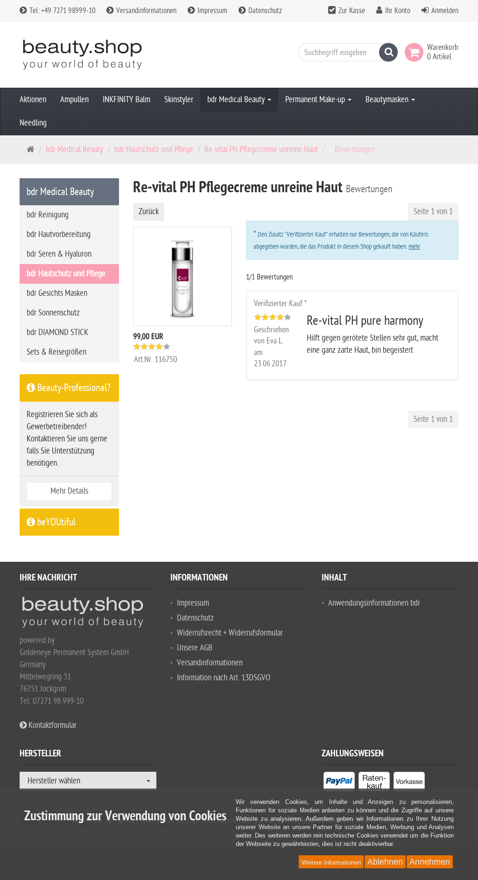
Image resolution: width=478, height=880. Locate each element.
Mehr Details (69, 491)
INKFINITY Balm (126, 100)
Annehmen (429, 861)
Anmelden (444, 11)
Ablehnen (385, 861)
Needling (33, 123)
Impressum (211, 11)
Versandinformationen (145, 11)
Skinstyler (178, 100)
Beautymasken (388, 100)
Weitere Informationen (331, 862)
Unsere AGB (194, 648)
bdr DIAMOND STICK (57, 332)
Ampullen (74, 100)
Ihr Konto (397, 11)
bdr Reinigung (48, 215)
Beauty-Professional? (73, 387)
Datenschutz (264, 11)
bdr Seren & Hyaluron (59, 254)
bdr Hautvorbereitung (59, 234)
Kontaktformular (52, 725)
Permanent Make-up (316, 100)
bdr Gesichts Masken (57, 293)
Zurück (149, 212)
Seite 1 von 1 (433, 212)
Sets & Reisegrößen (56, 352)
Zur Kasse (351, 11)
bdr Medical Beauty (237, 100)
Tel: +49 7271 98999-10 (61, 11)
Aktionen (33, 100)
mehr (414, 247)
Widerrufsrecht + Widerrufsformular (230, 633)
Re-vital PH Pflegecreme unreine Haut (261, 149)
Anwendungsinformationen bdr (374, 603)
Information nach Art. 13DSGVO (223, 678)
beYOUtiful (55, 522)
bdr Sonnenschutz (53, 313)
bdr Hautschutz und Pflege (153, 149)
